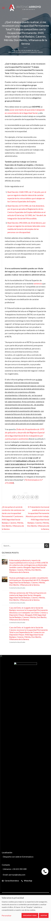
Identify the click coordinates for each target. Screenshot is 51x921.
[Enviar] (46, 545)
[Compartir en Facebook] (19, 497)
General (25, 19)
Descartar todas (30, 915)
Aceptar (44, 915)
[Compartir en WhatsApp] (14, 497)
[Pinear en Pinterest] (32, 497)
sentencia (37, 283)
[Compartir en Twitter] (23, 497)
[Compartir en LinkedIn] (37, 497)
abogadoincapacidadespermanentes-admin (25, 52)
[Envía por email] (28, 497)
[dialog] (25, 908)
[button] (3, 8)
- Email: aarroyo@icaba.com (13, 874)
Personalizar (6, 915)
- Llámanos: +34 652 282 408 (14, 869)
